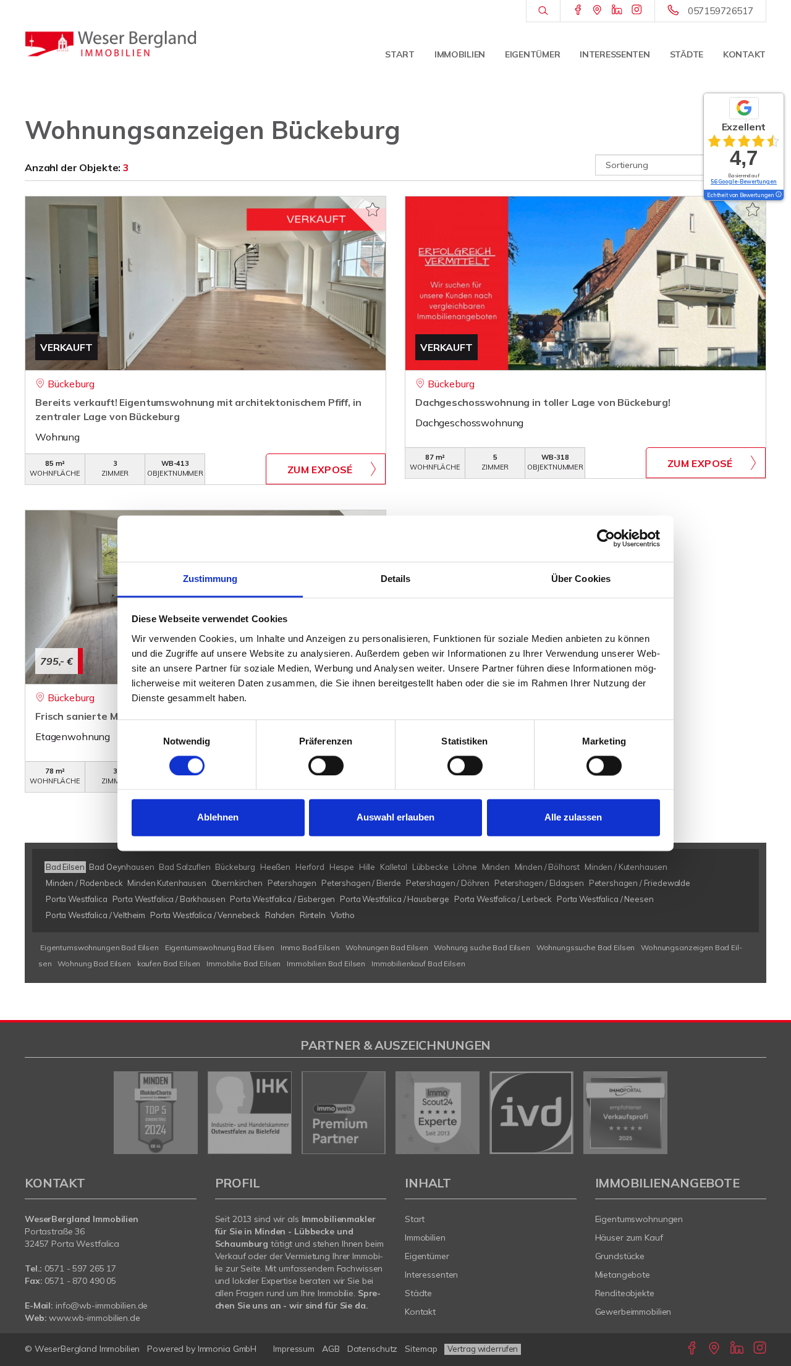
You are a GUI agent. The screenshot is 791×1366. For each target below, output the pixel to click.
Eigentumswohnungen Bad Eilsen (99, 947)
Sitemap (421, 1348)
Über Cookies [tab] (581, 578)
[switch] (326, 765)
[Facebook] (578, 10)
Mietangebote (623, 1274)
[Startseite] (111, 43)
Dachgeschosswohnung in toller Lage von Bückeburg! (542, 402)
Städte (686, 54)
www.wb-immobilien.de (94, 1317)
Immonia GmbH (227, 1348)
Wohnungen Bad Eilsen (386, 947)
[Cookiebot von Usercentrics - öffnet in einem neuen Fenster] (606, 538)
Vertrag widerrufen (482, 1349)
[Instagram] (637, 10)
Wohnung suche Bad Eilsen (482, 947)
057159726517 (720, 11)
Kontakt (744, 54)
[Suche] (543, 11)
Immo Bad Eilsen (310, 947)
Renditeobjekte (624, 1293)
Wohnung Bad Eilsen (93, 963)
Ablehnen (218, 817)
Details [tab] (396, 578)
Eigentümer (532, 54)
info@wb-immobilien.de (102, 1305)
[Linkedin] (617, 10)
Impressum (294, 1348)
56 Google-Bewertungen (744, 181)
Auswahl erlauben (395, 817)
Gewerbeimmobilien (633, 1311)
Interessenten (614, 54)
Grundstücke (620, 1256)
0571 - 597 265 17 (80, 1268)
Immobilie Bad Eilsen (243, 963)
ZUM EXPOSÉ (320, 469)
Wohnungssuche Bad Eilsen (585, 947)
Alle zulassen (573, 817)
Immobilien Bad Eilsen (326, 963)
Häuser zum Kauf (629, 1237)
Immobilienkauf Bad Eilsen (418, 963)
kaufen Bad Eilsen (169, 963)
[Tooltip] (778, 195)
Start (400, 54)
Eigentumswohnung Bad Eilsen (219, 947)
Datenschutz (372, 1348)
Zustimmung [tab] (210, 578)
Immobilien (459, 54)
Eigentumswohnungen (639, 1219)
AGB (331, 1348)
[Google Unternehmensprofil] (597, 10)
